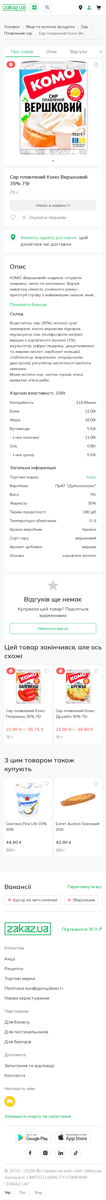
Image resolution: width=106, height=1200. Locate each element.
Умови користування (26, 998)
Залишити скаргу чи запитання (37, 1116)
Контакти (14, 1075)
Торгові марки (19, 978)
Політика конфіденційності (33, 988)
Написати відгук (53, 628)
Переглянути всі (84, 886)
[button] (96, 64)
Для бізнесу (17, 1022)
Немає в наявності (53, 205)
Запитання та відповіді (29, 1065)
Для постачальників (26, 1031)
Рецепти (13, 968)
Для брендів (17, 1041)
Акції (9, 958)
